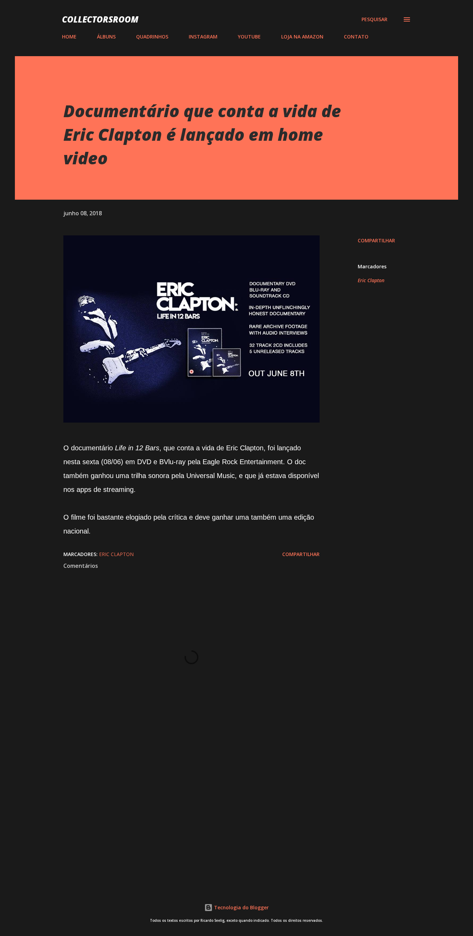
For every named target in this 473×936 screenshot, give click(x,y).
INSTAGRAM (203, 36)
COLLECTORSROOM (100, 19)
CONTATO (356, 36)
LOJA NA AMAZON (302, 36)
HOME (69, 36)
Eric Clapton (371, 280)
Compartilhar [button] (376, 240)
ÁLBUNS (106, 36)
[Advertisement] (180, 798)
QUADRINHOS (152, 36)
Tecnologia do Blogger (241, 907)
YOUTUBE (249, 36)
